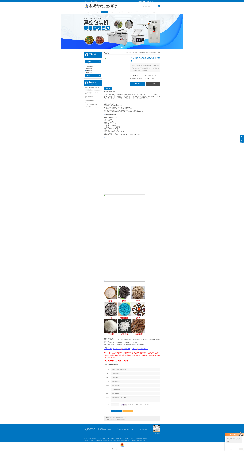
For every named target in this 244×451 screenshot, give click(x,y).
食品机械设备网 (138, 438)
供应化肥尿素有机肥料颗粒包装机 (91, 92)
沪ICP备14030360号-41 (119, 438)
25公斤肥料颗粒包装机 (89, 100)
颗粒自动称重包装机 (89, 96)
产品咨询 (137, 83)
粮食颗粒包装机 (89, 68)
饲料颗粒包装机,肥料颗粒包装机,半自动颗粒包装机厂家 (92, 87)
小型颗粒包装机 (89, 63)
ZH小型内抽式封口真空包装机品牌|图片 (117, 419)
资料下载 (130, 12)
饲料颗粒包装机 (89, 70)
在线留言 (144, 1)
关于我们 (96, 12)
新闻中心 (113, 12)
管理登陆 (145, 438)
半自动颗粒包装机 (89, 66)
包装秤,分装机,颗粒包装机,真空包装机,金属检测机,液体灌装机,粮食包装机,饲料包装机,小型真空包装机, (125, 440)
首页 (127, 52)
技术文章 (121, 12)
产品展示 (130, 52)
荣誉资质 (138, 12)
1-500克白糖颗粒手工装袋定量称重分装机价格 (92, 104)
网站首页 (87, 12)
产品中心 (104, 12)
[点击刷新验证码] (124, 405)
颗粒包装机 (88, 61)
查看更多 (88, 75)
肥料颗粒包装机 (89, 72)
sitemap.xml (127, 438)
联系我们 (149, 1)
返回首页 (140, 1)
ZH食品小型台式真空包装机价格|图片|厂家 (117, 417)
